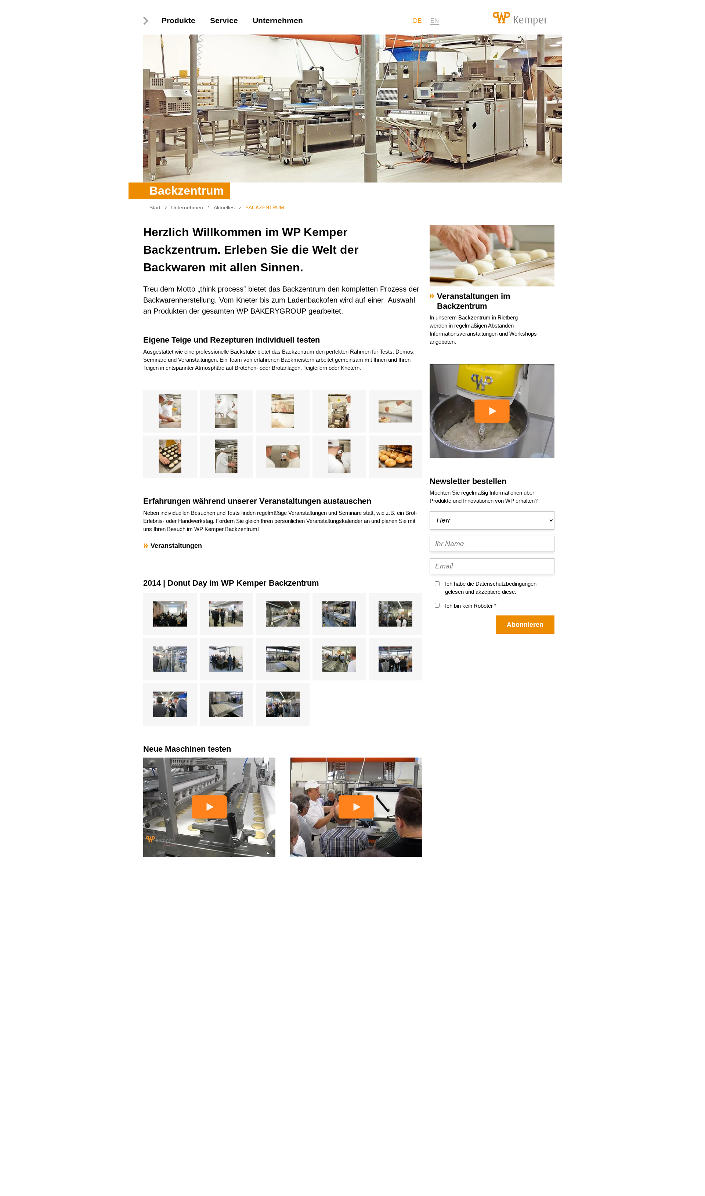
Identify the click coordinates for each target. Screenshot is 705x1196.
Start (154, 207)
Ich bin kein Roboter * (470, 606)
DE (417, 20)
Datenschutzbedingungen (506, 584)
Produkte (178, 20)
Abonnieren (525, 624)
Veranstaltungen (176, 545)
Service (224, 20)
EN (434, 20)
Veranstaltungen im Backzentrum (473, 301)
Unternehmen (278, 20)
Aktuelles (224, 207)
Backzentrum (264, 207)
